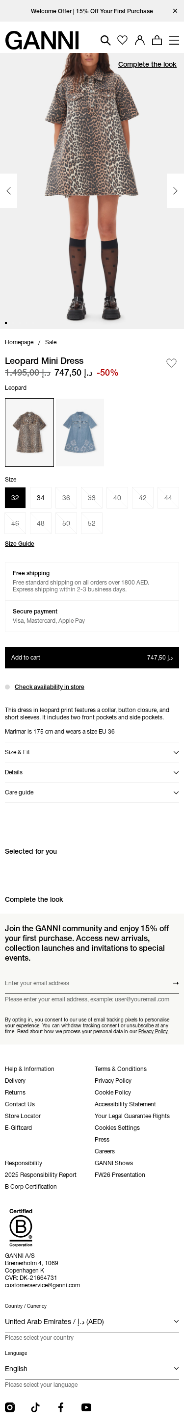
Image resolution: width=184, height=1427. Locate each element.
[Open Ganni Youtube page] (86, 1407)
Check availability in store (49, 686)
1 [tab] (6, 323)
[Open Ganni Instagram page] (10, 1407)
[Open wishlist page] (122, 40)
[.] (92, 11)
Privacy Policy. (153, 1031)
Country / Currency (26, 1306)
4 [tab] (26, 323)
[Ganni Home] (42, 40)
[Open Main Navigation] (174, 40)
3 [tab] (20, 323)
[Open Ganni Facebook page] (61, 1407)
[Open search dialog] (105, 40)
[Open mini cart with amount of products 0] (157, 40)
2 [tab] (13, 323)
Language (16, 1353)
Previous (8, 191)
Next (175, 191)
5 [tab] (33, 323)
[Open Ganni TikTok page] (35, 1407)
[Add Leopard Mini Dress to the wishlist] (171, 363)
